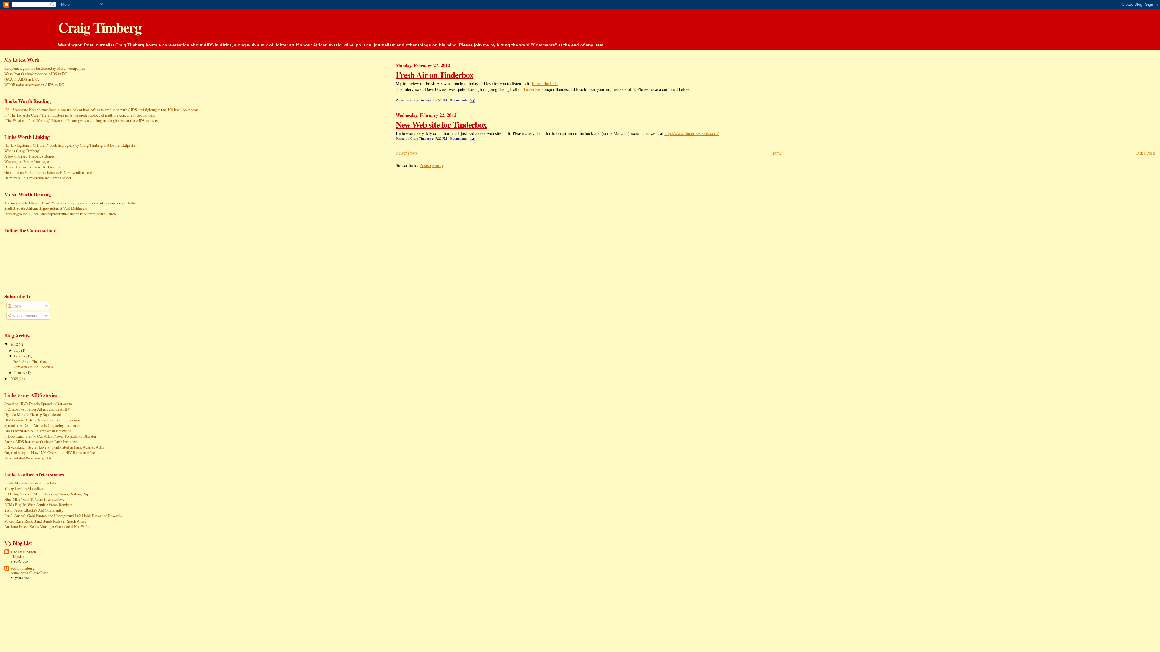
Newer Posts (406, 153)
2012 (15, 344)
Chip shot (17, 556)
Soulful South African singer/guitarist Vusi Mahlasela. (46, 208)
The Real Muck (23, 552)
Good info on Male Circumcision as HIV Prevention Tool (48, 172)
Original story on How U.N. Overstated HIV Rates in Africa (50, 452)
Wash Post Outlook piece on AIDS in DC (35, 73)
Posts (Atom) (431, 165)
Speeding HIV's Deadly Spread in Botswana (38, 403)
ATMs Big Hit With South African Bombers (38, 504)
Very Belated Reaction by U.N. (28, 458)
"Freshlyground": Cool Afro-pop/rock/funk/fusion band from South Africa (60, 213)
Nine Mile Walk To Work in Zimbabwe (34, 499)
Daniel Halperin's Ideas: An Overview (33, 167)
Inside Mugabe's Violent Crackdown (32, 483)
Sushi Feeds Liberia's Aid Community (33, 510)
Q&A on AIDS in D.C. (21, 79)
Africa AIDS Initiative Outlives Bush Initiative (41, 441)
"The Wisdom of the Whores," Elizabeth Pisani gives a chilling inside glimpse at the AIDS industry (81, 120)
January (20, 372)
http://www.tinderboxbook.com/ (691, 133)
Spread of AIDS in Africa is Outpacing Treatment (42, 425)
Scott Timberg (22, 568)
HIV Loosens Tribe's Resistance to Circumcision (42, 420)
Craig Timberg (99, 27)
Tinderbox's (533, 89)
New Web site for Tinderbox (441, 124)
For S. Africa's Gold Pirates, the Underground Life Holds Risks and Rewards (63, 515)
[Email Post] (471, 100)
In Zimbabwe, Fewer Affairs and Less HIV (37, 409)
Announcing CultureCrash (29, 572)
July (17, 350)
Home (776, 153)
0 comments (458, 100)
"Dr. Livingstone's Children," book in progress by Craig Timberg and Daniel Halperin (69, 145)
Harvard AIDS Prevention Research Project (37, 178)
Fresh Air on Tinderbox (434, 75)
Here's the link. (545, 83)
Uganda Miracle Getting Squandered (32, 414)
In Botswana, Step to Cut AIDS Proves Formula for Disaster (50, 436)
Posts (16, 306)
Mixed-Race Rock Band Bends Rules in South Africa (45, 521)
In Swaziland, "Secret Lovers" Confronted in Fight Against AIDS (54, 447)
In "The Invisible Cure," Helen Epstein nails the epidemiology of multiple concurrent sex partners (79, 115)
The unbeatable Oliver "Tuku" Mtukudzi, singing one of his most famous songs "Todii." (71, 203)
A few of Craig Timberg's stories (29, 156)
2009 (15, 378)
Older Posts (1146, 153)
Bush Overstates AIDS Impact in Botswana (37, 430)
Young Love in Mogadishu (24, 488)
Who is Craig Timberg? (22, 150)
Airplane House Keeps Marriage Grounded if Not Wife (46, 526)
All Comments (24, 315)
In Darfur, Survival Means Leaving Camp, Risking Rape (47, 494)
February (21, 355)
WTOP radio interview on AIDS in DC (34, 84)
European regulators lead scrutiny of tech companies (44, 68)
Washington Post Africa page (26, 161)
